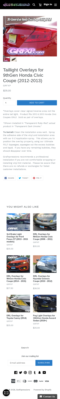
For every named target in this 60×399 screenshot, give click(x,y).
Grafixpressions (23, 390)
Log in (35, 347)
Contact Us (48, 396)
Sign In (48, 4)
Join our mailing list (30, 356)
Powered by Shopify (42, 390)
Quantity (7, 98)
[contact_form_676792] (6, 392)
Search (25, 347)
